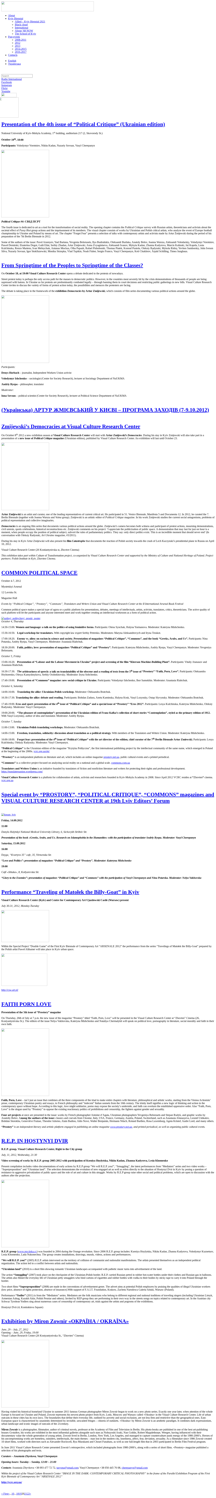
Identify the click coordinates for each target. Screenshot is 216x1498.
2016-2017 (20, 52)
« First (4, 1493)
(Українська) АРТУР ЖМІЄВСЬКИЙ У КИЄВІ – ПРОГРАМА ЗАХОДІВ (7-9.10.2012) (105, 410)
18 (17, 1493)
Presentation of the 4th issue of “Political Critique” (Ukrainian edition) (83, 124)
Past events (14, 36)
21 (25, 1493)
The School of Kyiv (25, 33)
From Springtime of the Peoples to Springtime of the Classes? (72, 265)
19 (20, 1493)
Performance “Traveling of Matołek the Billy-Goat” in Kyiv (70, 892)
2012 (17, 42)
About (11, 15)
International (21, 27)
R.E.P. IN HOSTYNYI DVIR (34, 1141)
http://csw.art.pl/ (9, 990)
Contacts (12, 55)
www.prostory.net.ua (121, 1126)
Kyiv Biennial (15, 18)
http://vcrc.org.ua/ (11, 1482)
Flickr (4, 88)
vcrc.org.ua (7, 780)
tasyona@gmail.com (67, 1467)
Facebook (6, 82)
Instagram (6, 85)
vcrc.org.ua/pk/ (42, 751)
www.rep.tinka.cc (27, 1251)
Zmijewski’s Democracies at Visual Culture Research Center (70, 426)
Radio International (11, 79)
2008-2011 (20, 39)
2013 (17, 45)
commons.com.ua (120, 762)
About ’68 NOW (24, 30)
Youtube (5, 91)
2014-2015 (20, 48)
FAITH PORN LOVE (26, 1004)
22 (28, 1493)
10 (12, 1493)
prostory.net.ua (111, 757)
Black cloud (21, 24)
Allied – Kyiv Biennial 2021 (30, 21)
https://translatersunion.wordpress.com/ (22, 771)
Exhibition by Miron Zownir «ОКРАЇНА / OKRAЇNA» (65, 1321)
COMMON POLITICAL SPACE (39, 573)
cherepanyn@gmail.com (135, 1467)
